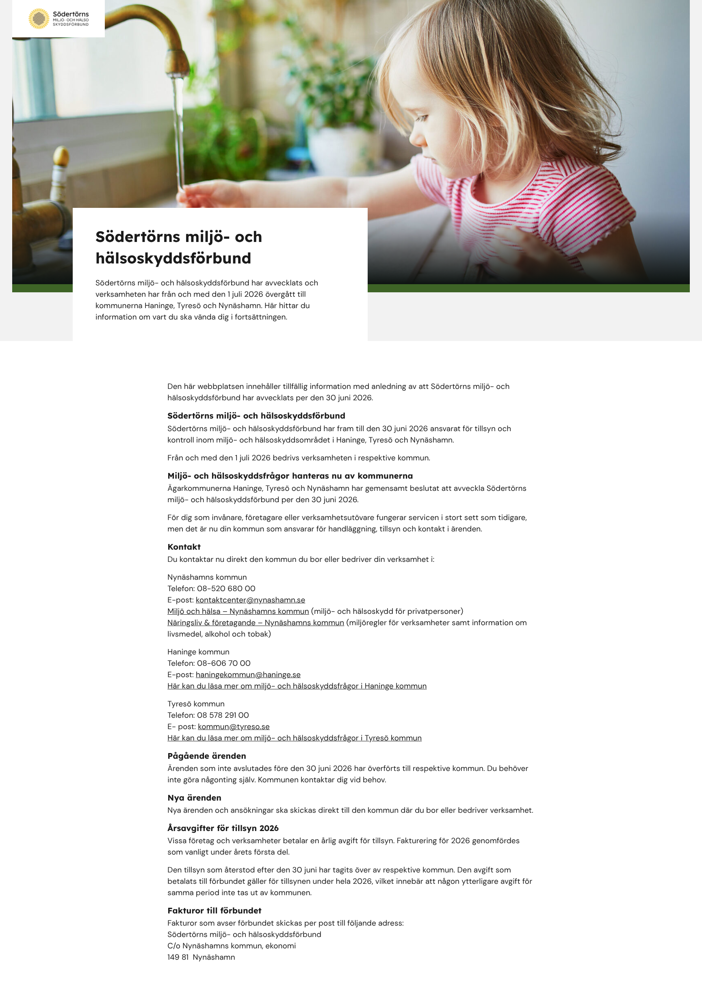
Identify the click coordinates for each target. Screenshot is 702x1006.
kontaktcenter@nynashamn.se (250, 600)
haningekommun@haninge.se (248, 674)
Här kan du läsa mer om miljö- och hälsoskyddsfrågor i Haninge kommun (297, 686)
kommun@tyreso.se (234, 726)
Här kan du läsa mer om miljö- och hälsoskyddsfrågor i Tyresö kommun (294, 738)
